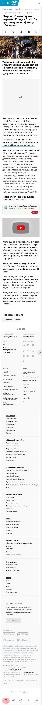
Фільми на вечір (12, 527)
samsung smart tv (23, 640)
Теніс (8, 586)
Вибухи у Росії (11, 457)
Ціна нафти (10, 497)
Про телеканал (7, 379)
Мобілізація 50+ (11, 473)
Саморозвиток (11, 552)
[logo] (14, 2)
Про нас (5, 368)
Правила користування (10, 389)
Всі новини (10, 416)
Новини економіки (14, 494)
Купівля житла (11, 568)
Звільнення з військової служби (17, 470)
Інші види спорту (12, 592)
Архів (24, 394)
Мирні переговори (12, 449)
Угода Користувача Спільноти (29, 372)
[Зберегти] (36, 32)
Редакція (6, 372)
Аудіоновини (10, 430)
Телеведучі (6, 382)
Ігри (24, 401)
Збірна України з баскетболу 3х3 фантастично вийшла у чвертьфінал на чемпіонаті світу (20, 143)
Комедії (8, 530)
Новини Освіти (12, 540)
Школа (8, 546)
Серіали (9, 533)
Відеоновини (10, 427)
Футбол (8, 583)
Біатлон (9, 589)
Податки (9, 509)
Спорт (8, 578)
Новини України (12, 421)
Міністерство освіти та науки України (19, 543)
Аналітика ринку (12, 565)
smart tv (9, 640)
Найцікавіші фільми (13, 522)
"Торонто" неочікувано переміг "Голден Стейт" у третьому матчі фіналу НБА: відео (32, 9)
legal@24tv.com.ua (28, 672)
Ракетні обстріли (12, 443)
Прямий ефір (11, 424)
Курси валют (10, 500)
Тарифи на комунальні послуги (17, 506)
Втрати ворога (11, 460)
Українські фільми (12, 524)
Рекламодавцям (8, 386)
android (9, 634)
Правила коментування (30, 377)
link (24, 345)
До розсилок (14, 620)
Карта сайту (26, 398)
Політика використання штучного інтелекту (10, 398)
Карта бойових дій (12, 446)
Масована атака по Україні (15, 455)
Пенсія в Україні (12, 512)
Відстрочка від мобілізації (15, 482)
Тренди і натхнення (13, 570)
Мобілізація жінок (12, 476)
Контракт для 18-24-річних (15, 479)
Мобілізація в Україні (15, 468)
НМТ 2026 (9, 549)
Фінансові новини (12, 503)
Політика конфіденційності (8, 394)
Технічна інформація (29, 380)
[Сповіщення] (39, 3)
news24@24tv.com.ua (10, 337)
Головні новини (11, 418)
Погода (8, 433)
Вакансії (25, 387)
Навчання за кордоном (14, 555)
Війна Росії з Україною (15, 440)
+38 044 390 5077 (28, 337)
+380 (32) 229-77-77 (15, 670)
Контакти (26, 384)
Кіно (8, 519)
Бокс (7, 580)
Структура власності (29, 391)
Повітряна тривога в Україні (16, 452)
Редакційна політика (9, 375)
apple (23, 634)
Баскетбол (18, 9)
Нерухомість (11, 562)
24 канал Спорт (7, 9)
